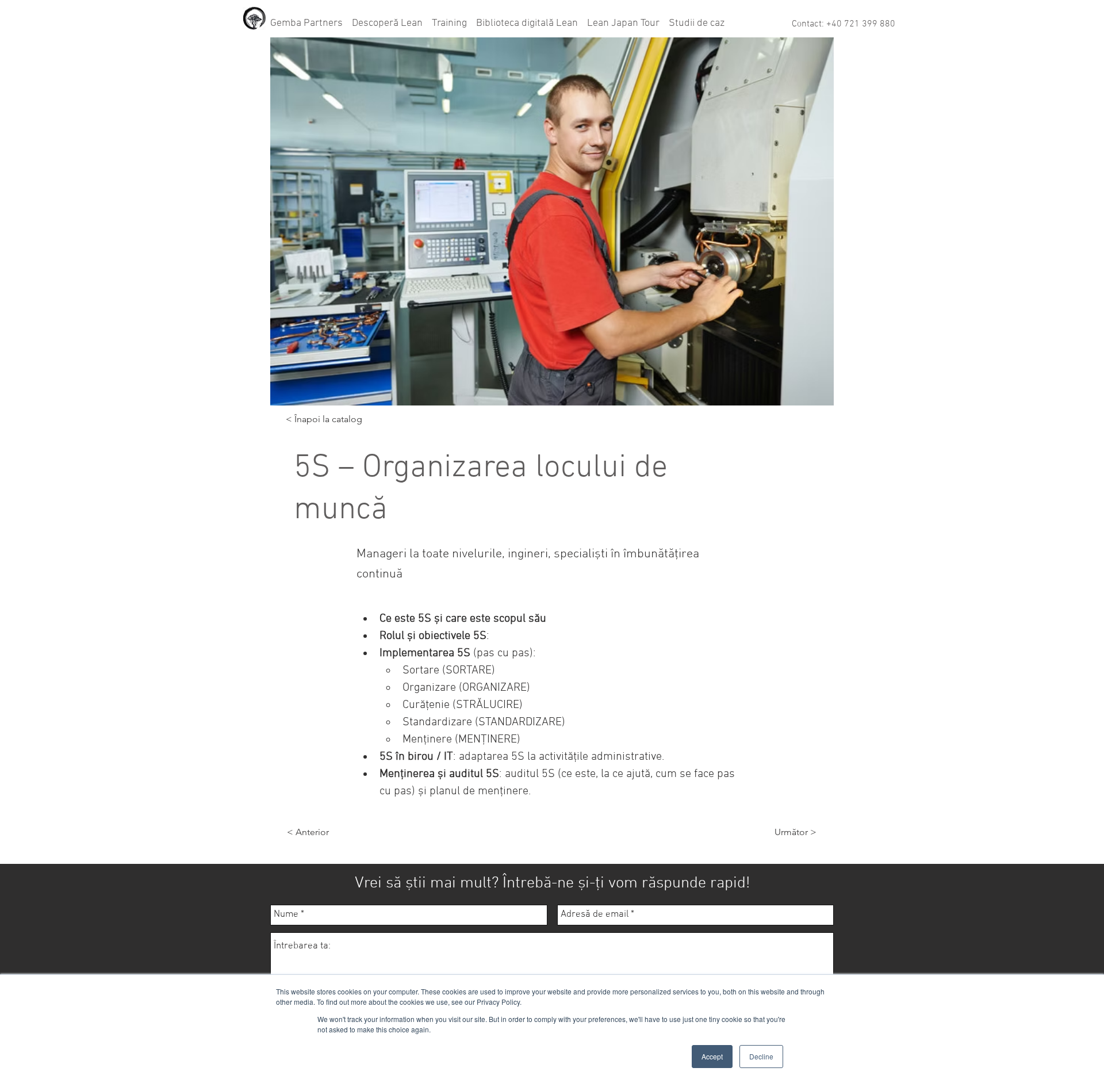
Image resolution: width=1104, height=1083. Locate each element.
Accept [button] (712, 1056)
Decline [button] (761, 1056)
